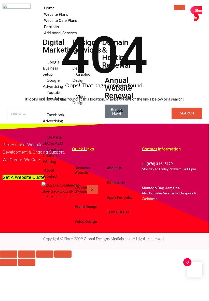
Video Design (86, 222)
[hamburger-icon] (179, 7)
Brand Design (86, 207)
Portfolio (51, 27)
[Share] (44, 254)
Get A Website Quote (24, 177)
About (49, 170)
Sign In (198, 13)
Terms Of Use (118, 212)
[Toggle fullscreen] (26, 254)
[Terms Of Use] (107, 202)
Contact (51, 176)
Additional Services (60, 33)
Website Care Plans (60, 20)
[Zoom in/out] (8, 254)
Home (49, 8)
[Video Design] (75, 212)
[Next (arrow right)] (26, 262)
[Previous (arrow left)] (8, 262)
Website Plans (56, 14)
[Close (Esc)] (63, 254)
